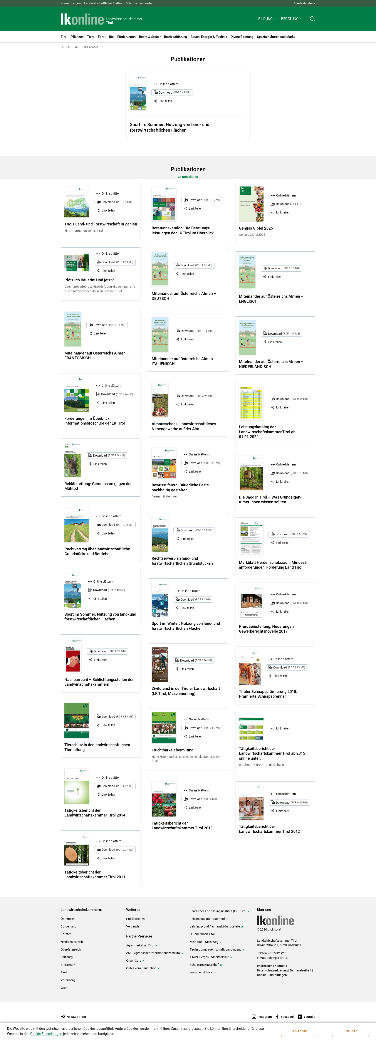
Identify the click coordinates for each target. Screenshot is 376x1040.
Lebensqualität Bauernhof (207, 919)
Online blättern (168, 84)
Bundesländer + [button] (304, 3)
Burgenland (68, 926)
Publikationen (135, 919)
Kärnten (66, 934)
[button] (268, 19)
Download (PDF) (287, 204)
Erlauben (351, 1031)
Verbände (132, 926)
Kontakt (280, 966)
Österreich (68, 919)
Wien (64, 988)
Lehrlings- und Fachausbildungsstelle (215, 926)
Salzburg (67, 957)
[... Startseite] (101, 19)
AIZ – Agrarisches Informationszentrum (153, 953)
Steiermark (68, 964)
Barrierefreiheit (300, 970)
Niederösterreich (72, 942)
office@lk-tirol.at (278, 957)
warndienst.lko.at (201, 972)
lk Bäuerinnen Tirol (202, 934)
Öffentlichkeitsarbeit (140, 3)
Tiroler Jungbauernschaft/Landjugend (216, 949)
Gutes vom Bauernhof (141, 968)
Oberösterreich (71, 949)
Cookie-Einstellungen (272, 975)
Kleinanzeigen (71, 3)
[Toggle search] (312, 19)
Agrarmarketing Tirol (140, 945)
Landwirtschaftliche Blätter (103, 3)
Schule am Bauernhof (204, 964)
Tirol (64, 972)
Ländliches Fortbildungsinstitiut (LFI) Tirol (218, 911)
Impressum (264, 966)
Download (174, 92)
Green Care (133, 960)
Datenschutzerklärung (272, 970)
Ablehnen (299, 1031)
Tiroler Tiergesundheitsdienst (209, 957)
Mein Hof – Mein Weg (204, 942)
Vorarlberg (68, 980)
